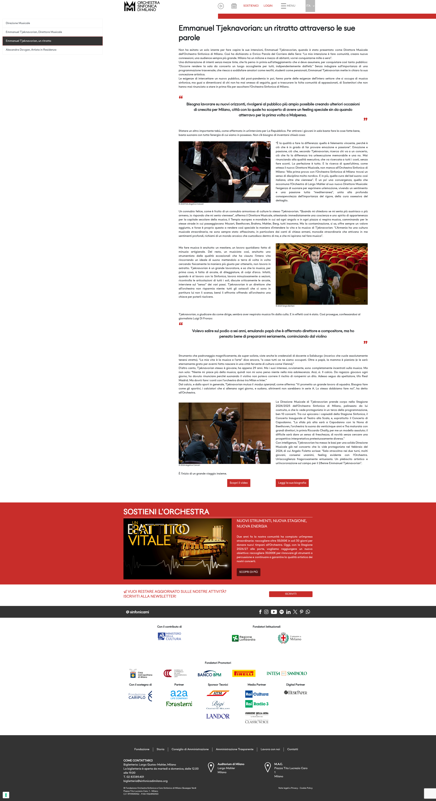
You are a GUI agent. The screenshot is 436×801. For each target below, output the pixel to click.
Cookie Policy (306, 788)
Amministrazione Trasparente (234, 749)
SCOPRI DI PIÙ (248, 572)
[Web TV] (221, 6)
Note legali (283, 788)
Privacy (294, 788)
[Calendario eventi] (234, 6)
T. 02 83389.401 (133, 777)
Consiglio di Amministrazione (190, 749)
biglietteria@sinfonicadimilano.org (145, 781)
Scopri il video (239, 483)
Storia (160, 749)
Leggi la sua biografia (292, 483)
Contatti (292, 749)
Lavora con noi (270, 749)
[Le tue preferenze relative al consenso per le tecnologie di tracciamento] (6, 795)
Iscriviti (291, 594)
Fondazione (141, 749)
